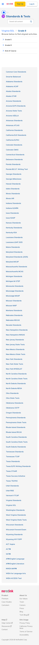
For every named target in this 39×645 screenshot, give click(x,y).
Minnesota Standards (14, 286)
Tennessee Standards (15, 452)
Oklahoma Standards (14, 403)
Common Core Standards (16, 72)
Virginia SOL (11, 505)
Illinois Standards (13, 194)
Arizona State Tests (14, 111)
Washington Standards (15, 510)
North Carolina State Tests (16, 379)
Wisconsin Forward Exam (16, 530)
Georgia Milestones (13, 179)
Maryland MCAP (12, 262)
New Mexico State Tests (15, 354)
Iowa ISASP (10, 218)
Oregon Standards (13, 413)
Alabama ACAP (12, 86)
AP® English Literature (15, 564)
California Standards (14, 130)
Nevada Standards (13, 325)
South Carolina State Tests (17, 442)
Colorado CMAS (12, 150)
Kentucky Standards (14, 228)
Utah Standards (12, 486)
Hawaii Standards (13, 184)
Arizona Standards (13, 101)
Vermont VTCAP (12, 495)
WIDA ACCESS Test (14, 578)
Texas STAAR (11, 471)
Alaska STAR (11, 96)
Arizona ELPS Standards (16, 106)
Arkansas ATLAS (12, 125)
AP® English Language (15, 559)
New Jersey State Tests (15, 344)
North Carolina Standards (16, 374)
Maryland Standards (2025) (17, 257)
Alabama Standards (14, 82)
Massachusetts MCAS (14, 271)
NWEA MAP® (11, 569)
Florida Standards (13, 164)
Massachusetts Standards (16, 267)
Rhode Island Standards (15, 427)
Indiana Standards (13, 203)
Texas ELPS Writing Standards (18, 466)
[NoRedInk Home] (10, 4)
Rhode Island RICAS (14, 432)
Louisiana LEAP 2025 (14, 242)
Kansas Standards (13, 223)
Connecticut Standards (15, 155)
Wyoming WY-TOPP (14, 539)
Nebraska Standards (14, 315)
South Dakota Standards (16, 447)
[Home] (7, 591)
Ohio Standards (12, 393)
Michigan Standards (14, 276)
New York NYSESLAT (14, 369)
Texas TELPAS (12, 481)
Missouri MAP (11, 306)
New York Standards (14, 359)
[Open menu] (3, 4)
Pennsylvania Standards (16, 418)
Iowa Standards (12, 213)
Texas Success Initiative (15, 476)
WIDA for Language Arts (16, 573)
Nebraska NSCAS (13, 320)
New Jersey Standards (15, 340)
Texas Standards (13, 461)
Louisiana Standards (14, 237)
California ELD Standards (16, 135)
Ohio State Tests (12, 398)
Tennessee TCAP (13, 457)
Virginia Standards (13, 500)
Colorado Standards (14, 145)
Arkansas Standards (14, 120)
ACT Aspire (10, 544)
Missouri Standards (14, 301)
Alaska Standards (13, 91)
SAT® (8, 554)
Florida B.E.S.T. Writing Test (17, 169)
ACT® (8, 549)
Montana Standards (14, 310)
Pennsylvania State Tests (16, 422)
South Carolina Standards (16, 437)
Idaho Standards (13, 189)
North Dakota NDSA (14, 388)
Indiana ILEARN (12, 208)
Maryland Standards (14, 252)
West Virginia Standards (16, 515)
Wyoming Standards (14, 534)
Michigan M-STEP (13, 281)
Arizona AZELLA (12, 116)
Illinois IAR (10, 198)
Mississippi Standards (15, 291)
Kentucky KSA (11, 232)
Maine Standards (13, 247)
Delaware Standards (14, 159)
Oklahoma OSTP (12, 408)
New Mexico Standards (15, 349)
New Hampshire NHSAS (15, 335)
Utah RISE (10, 491)
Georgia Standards (13, 174)
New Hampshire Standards (17, 330)
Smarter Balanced (13, 77)
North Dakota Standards (16, 383)
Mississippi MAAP (13, 296)
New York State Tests (14, 364)
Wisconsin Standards (14, 525)
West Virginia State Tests (16, 520)
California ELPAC (12, 140)
